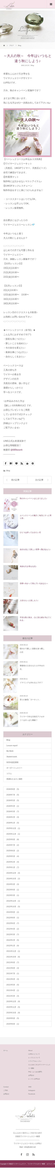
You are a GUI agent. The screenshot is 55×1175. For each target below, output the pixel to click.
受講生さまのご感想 (14, 779)
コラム (9, 773)
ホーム (5, 1050)
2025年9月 (12, 839)
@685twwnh (16, 449)
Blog (32, 65)
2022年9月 (12, 912)
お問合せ (31, 1075)
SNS (29, 1087)
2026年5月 (12, 800)
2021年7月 (12, 973)
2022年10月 (13, 907)
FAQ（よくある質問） (35, 1072)
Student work (11, 757)
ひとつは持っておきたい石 (30, 532)
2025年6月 (12, 851)
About (30, 1050)
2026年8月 (12, 789)
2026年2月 (12, 817)
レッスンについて (34, 1057)
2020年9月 (12, 1018)
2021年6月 (12, 979)
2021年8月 (12, 968)
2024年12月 (13, 873)
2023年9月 (12, 890)
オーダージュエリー (14, 768)
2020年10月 (13, 1013)
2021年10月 (13, 957)
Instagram (31, 1090)
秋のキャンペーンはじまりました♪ (33, 498)
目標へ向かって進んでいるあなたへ (34, 583)
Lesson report (11, 746)
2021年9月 (12, 962)
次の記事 (39, 480)
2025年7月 (12, 845)
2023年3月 (12, 895)
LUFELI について (34, 1054)
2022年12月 (13, 901)
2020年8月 (12, 1024)
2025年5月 (12, 856)
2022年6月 (12, 923)
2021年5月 (12, 985)
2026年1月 (12, 823)
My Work (9, 751)
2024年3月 (12, 884)
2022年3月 (12, 934)
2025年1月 (12, 867)
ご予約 (5, 1090)
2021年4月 (12, 990)
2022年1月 (12, 946)
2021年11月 (13, 951)
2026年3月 (12, 811)
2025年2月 (12, 862)
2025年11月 (13, 834)
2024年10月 (13, 879)
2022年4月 (12, 929)
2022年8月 (12, 918)
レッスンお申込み (34, 1079)
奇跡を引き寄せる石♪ (28, 566)
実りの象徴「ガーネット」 (30, 700)
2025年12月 (13, 828)
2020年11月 (13, 1007)
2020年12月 (13, 1001)
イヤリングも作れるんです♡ (31, 683)
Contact (6, 1087)
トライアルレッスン (35, 1061)
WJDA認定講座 (12, 762)
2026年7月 (12, 795)
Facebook (31, 1094)
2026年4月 (12, 806)
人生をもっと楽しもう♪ (29, 600)
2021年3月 (12, 996)
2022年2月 (12, 940)
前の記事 (15, 480)
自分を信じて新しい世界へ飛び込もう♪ (35, 549)
